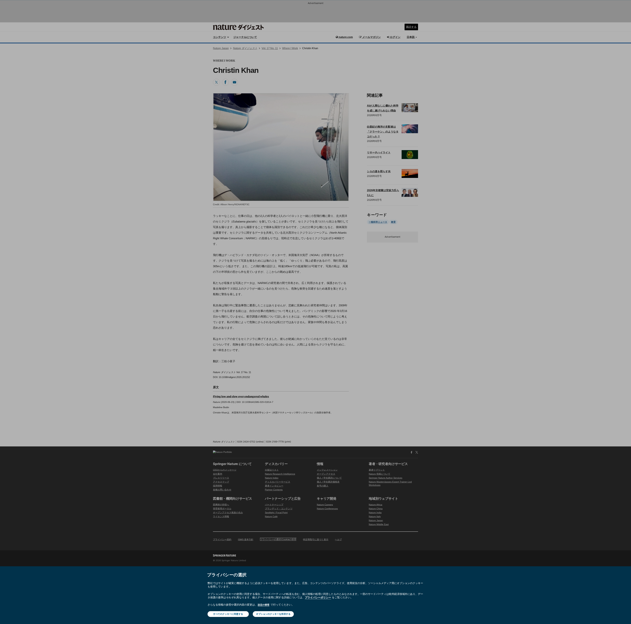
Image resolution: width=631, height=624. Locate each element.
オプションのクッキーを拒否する (273, 613)
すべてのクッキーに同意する (228, 613)
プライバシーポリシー (318, 597)
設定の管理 (263, 604)
